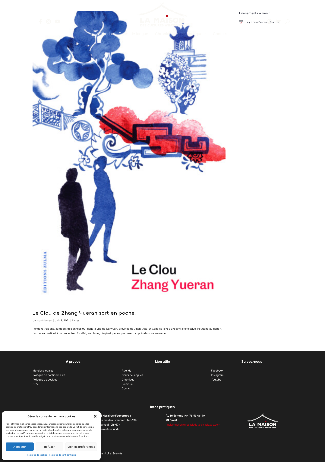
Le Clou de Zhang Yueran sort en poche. (84, 313)
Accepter (19, 446)
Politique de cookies (37, 455)
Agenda (105, 34)
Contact (220, 34)
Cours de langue (133, 34)
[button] (95, 416)
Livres (75, 320)
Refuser (49, 446)
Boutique (194, 34)
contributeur (44, 320)
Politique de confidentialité (62, 455)
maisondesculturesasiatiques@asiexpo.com (193, 424)
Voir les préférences (81, 446)
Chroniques (165, 34)
